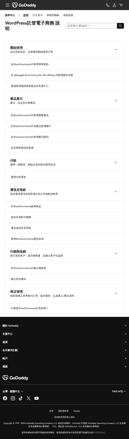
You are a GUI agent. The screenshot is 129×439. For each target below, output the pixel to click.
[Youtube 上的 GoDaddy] (36, 400)
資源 (5, 342)
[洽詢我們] (108, 5)
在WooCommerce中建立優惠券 (28, 268)
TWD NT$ (117, 391)
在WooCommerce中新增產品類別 (30, 137)
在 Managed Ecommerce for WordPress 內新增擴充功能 (42, 75)
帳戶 (5, 358)
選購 (5, 366)
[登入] (114, 5)
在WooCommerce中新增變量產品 (30, 115)
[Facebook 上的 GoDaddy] (5, 400)
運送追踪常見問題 (21, 228)
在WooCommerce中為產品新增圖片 (31, 126)
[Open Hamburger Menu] (6, 5)
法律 (51, 411)
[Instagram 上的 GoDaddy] (12, 400)
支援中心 (8, 334)
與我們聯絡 (53, 15)
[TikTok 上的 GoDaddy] (20, 400)
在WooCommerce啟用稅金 (26, 206)
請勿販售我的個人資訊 (64, 417)
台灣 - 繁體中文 (11, 391)
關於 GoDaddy (11, 325)
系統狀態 (68, 15)
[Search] (120, 26)
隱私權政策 (63, 411)
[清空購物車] (121, 5)
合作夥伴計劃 (10, 350)
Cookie (77, 411)
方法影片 (37, 15)
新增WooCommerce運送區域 (27, 239)
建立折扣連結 (18, 279)
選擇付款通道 (18, 177)
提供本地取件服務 (21, 217)
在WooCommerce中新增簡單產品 (30, 64)
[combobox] (91, 25)
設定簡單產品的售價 (22, 147)
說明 (25, 15)
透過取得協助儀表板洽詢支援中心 (30, 86)
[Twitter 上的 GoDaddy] (28, 400)
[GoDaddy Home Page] (16, 377)
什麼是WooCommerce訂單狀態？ (30, 308)
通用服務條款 (99, 432)
